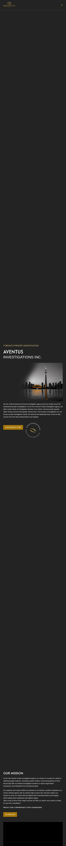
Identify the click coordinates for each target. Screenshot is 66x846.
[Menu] (62, 5)
